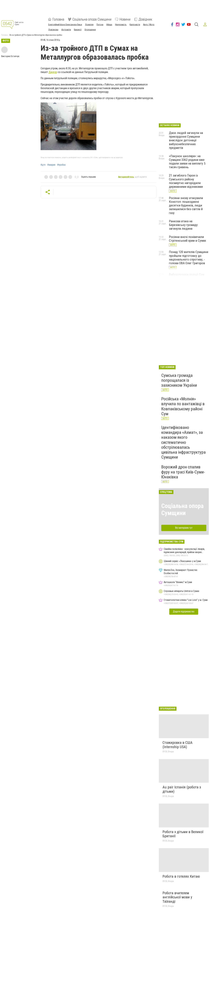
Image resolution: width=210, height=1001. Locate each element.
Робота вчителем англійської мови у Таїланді (177, 897)
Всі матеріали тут (183, 527)
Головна (58, 19)
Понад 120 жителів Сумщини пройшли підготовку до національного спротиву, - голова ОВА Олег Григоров (188, 257)
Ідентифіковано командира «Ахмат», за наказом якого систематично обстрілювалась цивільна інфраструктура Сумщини (183, 442)
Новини (125, 19)
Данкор (53, 72)
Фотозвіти (66, 29)
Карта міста (135, 24)
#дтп (43, 164)
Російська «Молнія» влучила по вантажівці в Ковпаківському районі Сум (183, 406)
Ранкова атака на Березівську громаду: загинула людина (183, 224)
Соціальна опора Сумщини (91, 19)
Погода (100, 24)
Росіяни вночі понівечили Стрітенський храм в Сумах (187, 238)
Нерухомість (121, 24)
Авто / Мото (148, 24)
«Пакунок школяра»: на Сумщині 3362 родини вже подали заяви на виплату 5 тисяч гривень (187, 161)
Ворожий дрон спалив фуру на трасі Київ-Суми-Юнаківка (183, 471)
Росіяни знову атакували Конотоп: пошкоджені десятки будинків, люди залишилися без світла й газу (186, 205)
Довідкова (53, 29)
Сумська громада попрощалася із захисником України (179, 380)
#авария (51, 164)
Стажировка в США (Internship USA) (177, 744)
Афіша (109, 24)
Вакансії (77, 29)
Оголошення (90, 29)
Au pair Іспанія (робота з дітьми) (181, 789)
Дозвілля (89, 24)
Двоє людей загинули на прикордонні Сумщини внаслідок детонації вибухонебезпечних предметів (186, 140)
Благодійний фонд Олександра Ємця (65, 24)
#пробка (61, 164)
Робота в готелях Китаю (181, 876)
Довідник (145, 19)
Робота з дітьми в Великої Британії (182, 834)
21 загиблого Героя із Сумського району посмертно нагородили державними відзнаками (186, 181)
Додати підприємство (183, 611)
